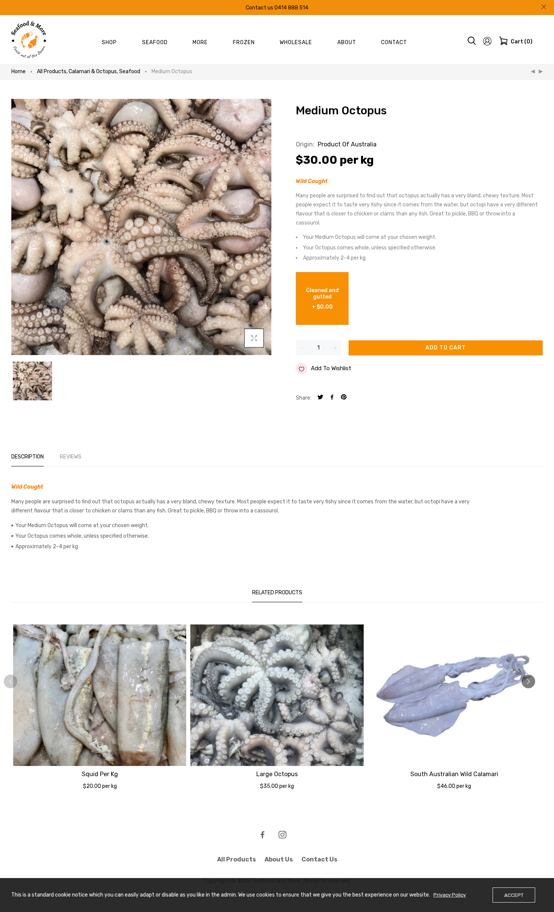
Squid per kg (100, 774)
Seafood (129, 71)
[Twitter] (320, 398)
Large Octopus (277, 774)
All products (52, 71)
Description (27, 457)
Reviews (70, 457)
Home (18, 71)
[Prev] (533, 72)
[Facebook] (332, 398)
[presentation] (10, 681)
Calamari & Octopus (93, 71)
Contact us (319, 859)
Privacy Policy (449, 895)
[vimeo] (343, 398)
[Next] (541, 72)
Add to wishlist (331, 368)
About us (279, 859)
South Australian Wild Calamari (454, 774)
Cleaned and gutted (322, 298)
